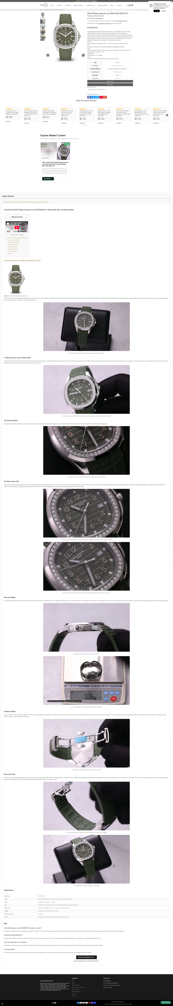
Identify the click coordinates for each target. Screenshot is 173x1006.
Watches (59, 5)
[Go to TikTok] (57, 1003)
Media (73, 993)
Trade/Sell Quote (90, 5)
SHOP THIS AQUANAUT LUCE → (86, 957)
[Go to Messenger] (93, 97)
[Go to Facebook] (89, 97)
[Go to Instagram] (53, 1003)
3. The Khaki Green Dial (13, 242)
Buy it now (110, 84)
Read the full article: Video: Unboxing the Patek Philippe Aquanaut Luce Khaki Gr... (26, 202)
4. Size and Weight (12, 244)
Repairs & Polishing (78, 5)
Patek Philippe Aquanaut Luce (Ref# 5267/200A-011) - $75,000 (22, 260)
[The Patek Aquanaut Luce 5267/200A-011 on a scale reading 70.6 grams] (86, 680)
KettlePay (94, 1)
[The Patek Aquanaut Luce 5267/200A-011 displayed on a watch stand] (86, 859)
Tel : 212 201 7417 (106, 980)
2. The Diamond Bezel (13, 240)
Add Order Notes (91, 87)
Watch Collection (76, 985)
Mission (73, 983)
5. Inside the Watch (13, 247)
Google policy (162, 8)
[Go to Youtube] (55, 1003)
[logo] (44, 6)
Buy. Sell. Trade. (75, 989)
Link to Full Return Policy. (121, 21)
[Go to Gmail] (105, 97)
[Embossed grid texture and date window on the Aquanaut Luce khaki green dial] (86, 566)
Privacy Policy (156, 8)
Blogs (112, 5)
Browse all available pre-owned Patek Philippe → (86, 961)
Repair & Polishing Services (78, 987)
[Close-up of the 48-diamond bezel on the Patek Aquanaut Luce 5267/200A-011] (86, 450)
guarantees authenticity (104, 23)
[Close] (171, 2)
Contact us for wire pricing (96, 18)
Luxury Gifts (67, 5)
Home (52, 5)
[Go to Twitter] (97, 97)
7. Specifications (12, 251)
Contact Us (119, 5)
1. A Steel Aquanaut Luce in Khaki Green (18, 237)
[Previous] (42, 14)
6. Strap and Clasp (13, 249)
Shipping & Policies (102, 5)
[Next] (42, 39)
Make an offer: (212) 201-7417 (96, 16)
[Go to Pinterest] (101, 97)
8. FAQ (9, 253)
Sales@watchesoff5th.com (118, 1001)
